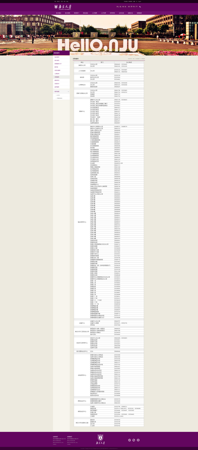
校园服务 (139, 13)
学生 (55, 1)
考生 (65, 1)
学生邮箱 (126, 1)
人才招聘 (94, 13)
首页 (134, 58)
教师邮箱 (130, 1)
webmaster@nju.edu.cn (113, 448)
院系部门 (76, 13)
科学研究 (112, 13)
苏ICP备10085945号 (105, 448)
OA (136, 1)
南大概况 (58, 13)
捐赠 (134, 1)
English (139, 1)
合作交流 (121, 13)
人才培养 (103, 13)
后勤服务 (143, 58)
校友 (67, 1)
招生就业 (85, 13)
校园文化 (130, 13)
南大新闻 (67, 13)
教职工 (58, 1)
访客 (62, 1)
